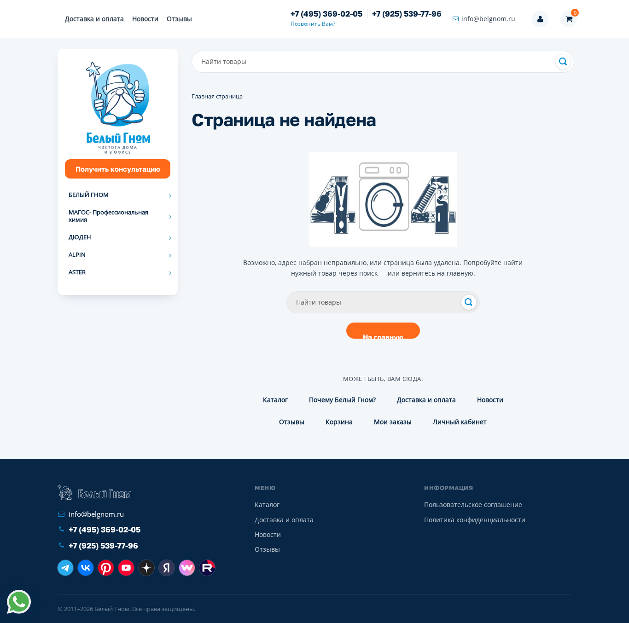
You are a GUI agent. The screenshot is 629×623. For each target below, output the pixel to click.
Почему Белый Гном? (342, 399)
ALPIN (77, 254)
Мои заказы (393, 421)
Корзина (339, 421)
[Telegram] (65, 568)
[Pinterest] (106, 568)
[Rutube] (207, 568)
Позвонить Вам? (313, 24)
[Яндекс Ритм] (167, 568)
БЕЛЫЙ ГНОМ (89, 194)
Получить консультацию (118, 169)
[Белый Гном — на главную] (94, 492)
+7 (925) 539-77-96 (407, 13)
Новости (145, 18)
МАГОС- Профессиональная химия (108, 216)
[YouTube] (126, 568)
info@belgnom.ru (488, 18)
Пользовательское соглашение (473, 504)
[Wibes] (187, 568)
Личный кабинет (460, 421)
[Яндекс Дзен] (146, 568)
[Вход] (540, 19)
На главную (383, 336)
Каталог (275, 399)
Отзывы (179, 18)
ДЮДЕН (80, 237)
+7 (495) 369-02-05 (326, 13)
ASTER (77, 272)
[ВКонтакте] (85, 568)
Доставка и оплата (94, 18)
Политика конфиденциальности (474, 519)
